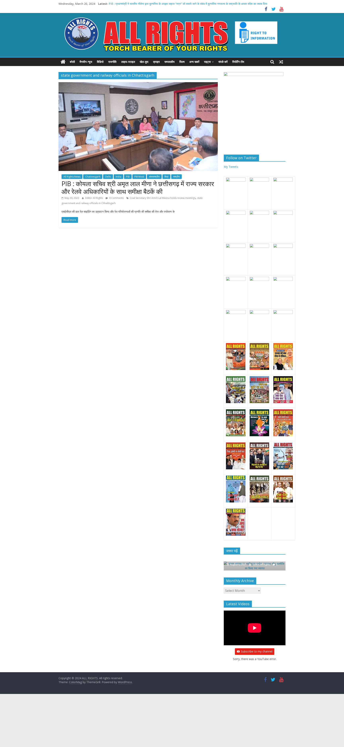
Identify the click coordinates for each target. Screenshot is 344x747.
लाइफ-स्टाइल (128, 62)
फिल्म (182, 62)
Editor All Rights (94, 198)
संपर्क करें (223, 62)
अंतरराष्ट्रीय (154, 176)
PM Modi (139, 176)
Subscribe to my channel (256, 647)
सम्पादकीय (169, 62)
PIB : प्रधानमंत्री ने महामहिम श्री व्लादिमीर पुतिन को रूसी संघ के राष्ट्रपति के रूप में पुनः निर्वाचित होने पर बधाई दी (165, 4)
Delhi (108, 176)
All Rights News (72, 176)
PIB (128, 176)
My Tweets (231, 167)
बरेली (72, 62)
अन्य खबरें (194, 62)
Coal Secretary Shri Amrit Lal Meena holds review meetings (162, 198)
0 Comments (116, 198)
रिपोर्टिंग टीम (238, 62)
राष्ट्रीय (176, 176)
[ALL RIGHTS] (63, 62)
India (118, 176)
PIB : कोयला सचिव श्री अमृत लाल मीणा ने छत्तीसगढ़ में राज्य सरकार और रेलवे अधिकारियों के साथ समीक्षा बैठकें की (138, 187)
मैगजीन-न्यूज (86, 62)
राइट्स (207, 62)
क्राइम (156, 62)
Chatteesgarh (92, 176)
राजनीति (112, 62)
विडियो (100, 62)
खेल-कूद (144, 62)
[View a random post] (281, 62)
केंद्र (166, 176)
